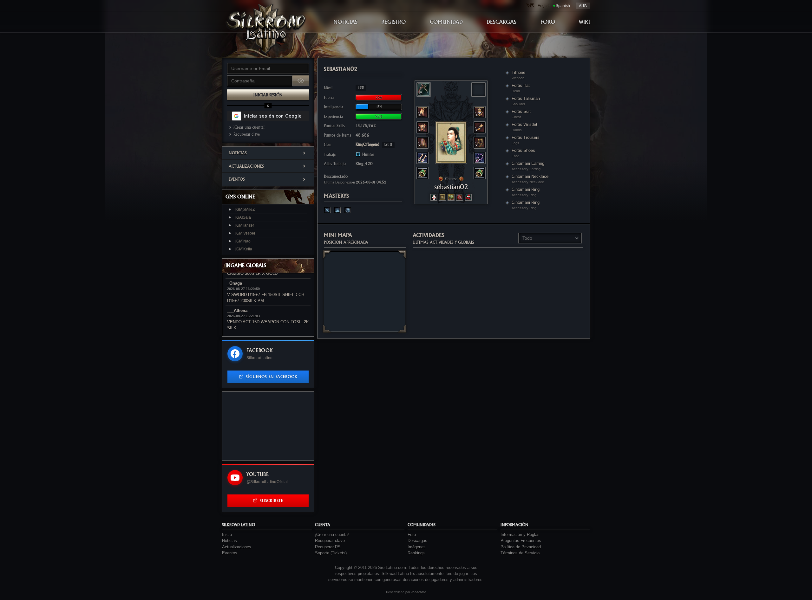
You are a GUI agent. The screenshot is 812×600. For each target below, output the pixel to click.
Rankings (416, 553)
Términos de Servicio (520, 553)
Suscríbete (271, 500)
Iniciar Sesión (268, 95)
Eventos (237, 179)
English (544, 5)
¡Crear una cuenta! (249, 127)
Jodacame (418, 592)
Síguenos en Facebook (272, 376)
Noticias (238, 153)
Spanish (563, 5)
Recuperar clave (246, 134)
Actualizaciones (246, 166)
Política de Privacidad (521, 547)
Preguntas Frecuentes (521, 540)
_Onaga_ (235, 283)
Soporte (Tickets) (331, 553)
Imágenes (417, 547)
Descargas (417, 540)
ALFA (583, 5)
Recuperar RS (328, 547)
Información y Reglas (520, 534)
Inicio (227, 534)
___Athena (237, 310)
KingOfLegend (374, 144)
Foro (412, 534)
